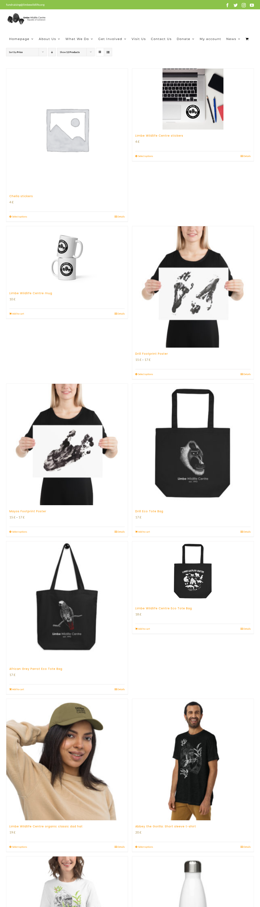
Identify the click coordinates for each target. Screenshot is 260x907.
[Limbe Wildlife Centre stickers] (193, 99)
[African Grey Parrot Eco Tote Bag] (67, 602)
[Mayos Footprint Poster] (67, 444)
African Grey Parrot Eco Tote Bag (35, 669)
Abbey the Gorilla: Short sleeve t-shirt (165, 826)
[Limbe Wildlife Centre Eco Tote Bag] (193, 571)
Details (121, 216)
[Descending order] (52, 52)
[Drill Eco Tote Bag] (193, 444)
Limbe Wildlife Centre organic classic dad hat (46, 826)
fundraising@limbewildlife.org (25, 4)
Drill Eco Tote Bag (149, 511)
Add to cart (18, 313)
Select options (19, 216)
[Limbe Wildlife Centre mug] (67, 256)
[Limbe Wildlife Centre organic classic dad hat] (67, 759)
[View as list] (108, 52)
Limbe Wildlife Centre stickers (159, 136)
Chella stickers (21, 196)
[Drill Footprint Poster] (193, 287)
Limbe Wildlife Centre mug (30, 293)
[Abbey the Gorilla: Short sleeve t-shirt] (193, 759)
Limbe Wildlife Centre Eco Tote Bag (163, 608)
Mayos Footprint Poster (27, 511)
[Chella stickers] (67, 129)
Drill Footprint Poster (151, 354)
